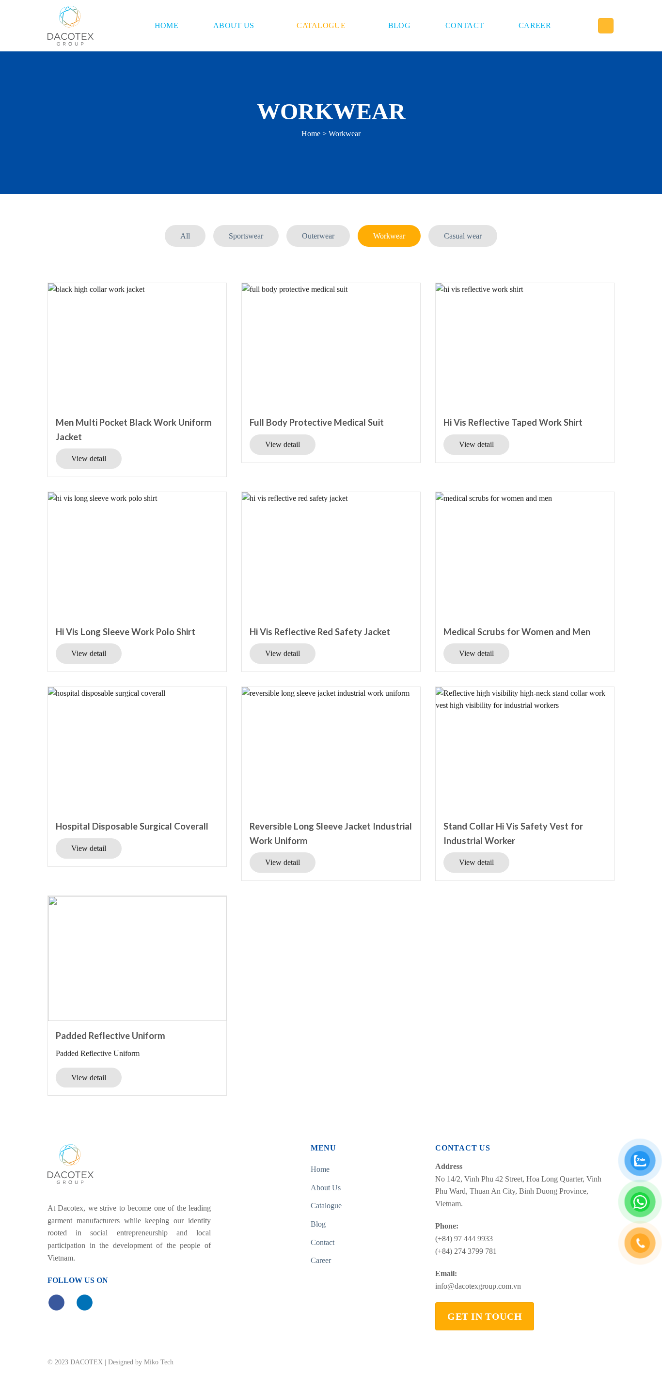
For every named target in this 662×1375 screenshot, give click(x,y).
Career (535, 25)
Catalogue (321, 25)
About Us (233, 25)
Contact (464, 25)
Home (166, 25)
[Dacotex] (70, 25)
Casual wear (463, 236)
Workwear (389, 236)
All (185, 236)
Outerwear (318, 236)
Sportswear (246, 236)
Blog (399, 25)
